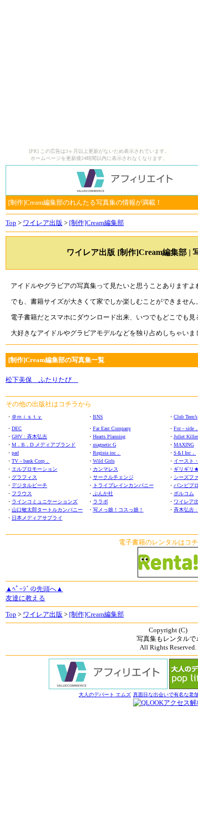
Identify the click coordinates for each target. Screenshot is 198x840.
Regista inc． (107, 453)
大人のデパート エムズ (105, 694)
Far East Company (112, 428)
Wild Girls (104, 461)
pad (15, 453)
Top (11, 223)
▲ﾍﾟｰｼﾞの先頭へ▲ (34, 589)
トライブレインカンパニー (123, 485)
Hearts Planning (109, 436)
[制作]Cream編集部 (96, 223)
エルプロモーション (34, 469)
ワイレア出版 (42, 223)
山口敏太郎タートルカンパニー (47, 509)
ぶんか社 (103, 493)
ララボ (100, 501)
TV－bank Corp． (31, 461)
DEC (17, 428)
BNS (98, 416)
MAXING (184, 444)
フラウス (22, 493)
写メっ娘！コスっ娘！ (118, 509)
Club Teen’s (185, 416)
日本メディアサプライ (37, 518)
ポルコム (184, 493)
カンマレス (105, 469)
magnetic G (104, 444)
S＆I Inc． (185, 453)
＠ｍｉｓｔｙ (27, 416)
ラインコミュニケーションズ (45, 501)
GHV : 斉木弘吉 (29, 436)
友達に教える (25, 598)
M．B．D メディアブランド (44, 444)
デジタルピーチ (29, 485)
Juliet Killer (186, 436)
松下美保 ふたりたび (42, 379)
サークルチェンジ (113, 477)
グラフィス (24, 477)
